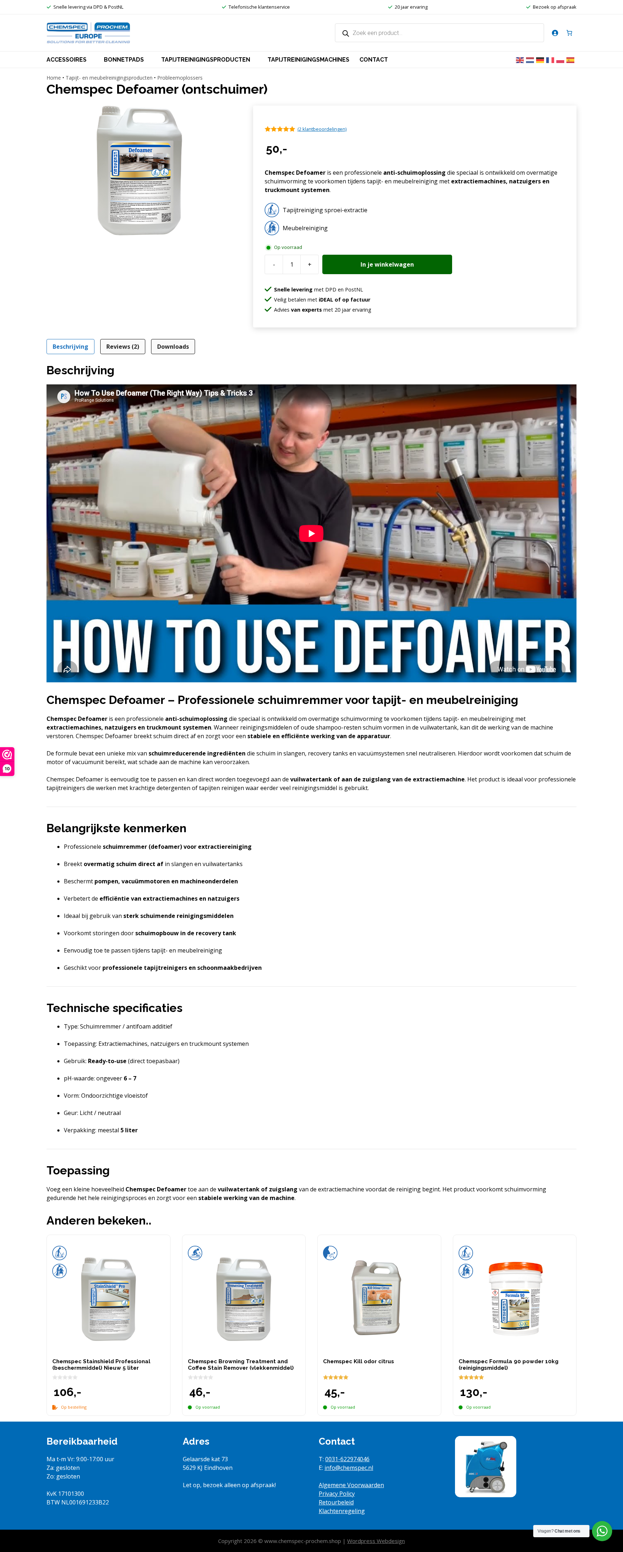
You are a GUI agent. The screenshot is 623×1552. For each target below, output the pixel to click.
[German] (541, 59)
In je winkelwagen (387, 264)
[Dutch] (531, 59)
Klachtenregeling (342, 1511)
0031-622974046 (347, 1459)
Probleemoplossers (180, 77)
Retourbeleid (336, 1502)
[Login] (555, 33)
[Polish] (561, 59)
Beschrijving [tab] (70, 347)
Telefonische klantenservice (259, 7)
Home (54, 77)
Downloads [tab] (173, 347)
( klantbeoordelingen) (321, 129)
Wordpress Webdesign (376, 1540)
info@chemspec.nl (348, 1468)
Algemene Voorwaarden (351, 1485)
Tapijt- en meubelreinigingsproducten (109, 77)
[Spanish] (571, 59)
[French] (551, 59)
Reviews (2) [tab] (122, 347)
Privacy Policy (337, 1494)
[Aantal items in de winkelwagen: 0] (569, 33)
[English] (521, 59)
